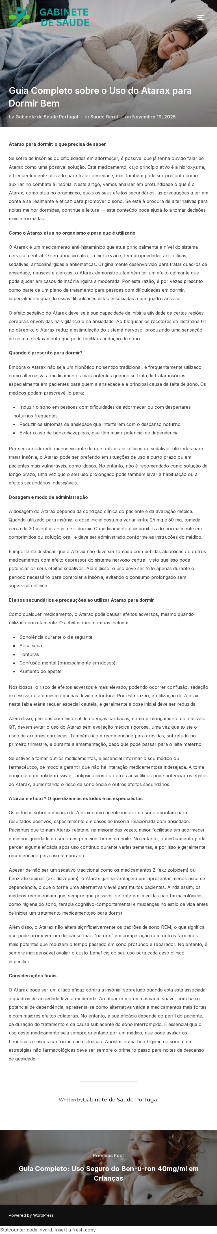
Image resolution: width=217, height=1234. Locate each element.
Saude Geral (104, 117)
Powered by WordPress (31, 1215)
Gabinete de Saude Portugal (47, 117)
